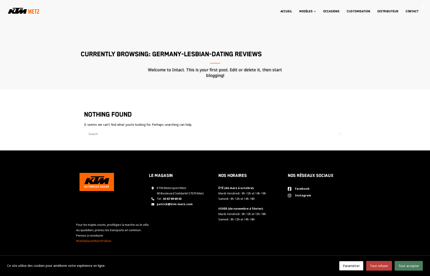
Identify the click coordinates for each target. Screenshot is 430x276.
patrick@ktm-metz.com (175, 204)
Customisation (358, 11)
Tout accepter (408, 266)
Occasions (331, 11)
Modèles (306, 11)
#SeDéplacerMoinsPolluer (94, 241)
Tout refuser (379, 266)
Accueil (286, 11)
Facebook (302, 189)
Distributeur (387, 11)
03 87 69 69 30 (172, 199)
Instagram (302, 195)
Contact (412, 11)
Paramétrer (351, 266)
